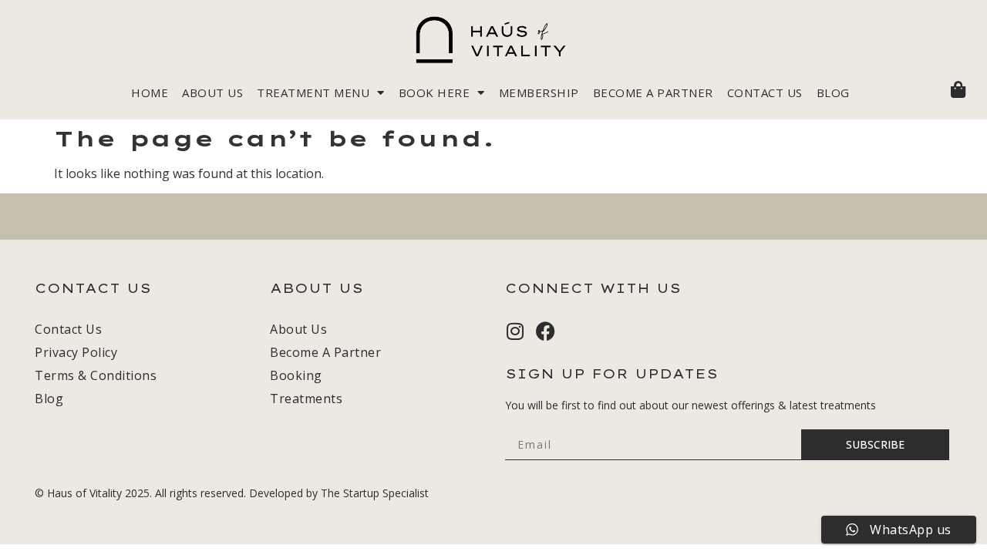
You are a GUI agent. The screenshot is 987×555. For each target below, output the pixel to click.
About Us (212, 92)
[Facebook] (545, 331)
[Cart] (958, 89)
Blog (833, 92)
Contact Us (765, 92)
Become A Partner (653, 92)
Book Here (434, 92)
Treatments (306, 398)
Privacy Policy (76, 352)
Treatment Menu (313, 92)
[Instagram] (514, 331)
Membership (539, 92)
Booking (296, 375)
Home (149, 92)
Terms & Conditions (96, 375)
